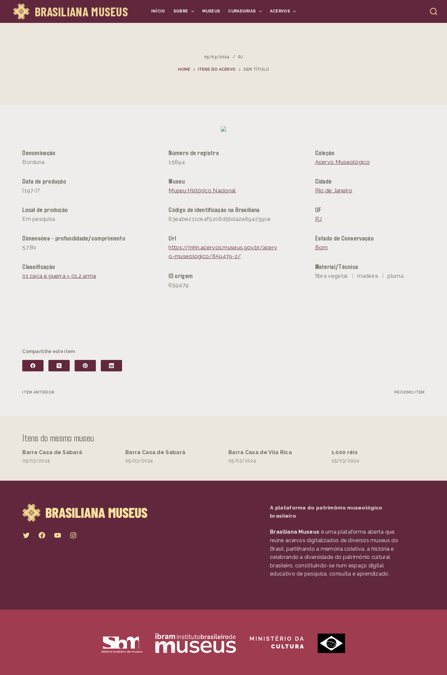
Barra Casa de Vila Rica (260, 452)
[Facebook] (33, 365)
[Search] (433, 11)
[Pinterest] (85, 365)
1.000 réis (344, 452)
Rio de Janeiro (333, 190)
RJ (240, 57)
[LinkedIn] (111, 365)
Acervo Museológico (342, 162)
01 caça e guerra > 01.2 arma (59, 276)
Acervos (280, 11)
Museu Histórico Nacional (202, 190)
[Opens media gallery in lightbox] (223, 128)
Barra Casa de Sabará (52, 452)
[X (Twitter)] (59, 365)
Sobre (180, 11)
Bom (321, 247)
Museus (211, 11)
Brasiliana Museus (81, 11)
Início (158, 11)
